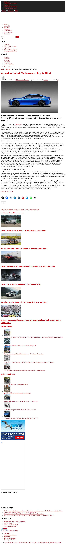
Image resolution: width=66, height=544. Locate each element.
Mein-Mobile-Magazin (22, 80)
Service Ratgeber (8, 32)
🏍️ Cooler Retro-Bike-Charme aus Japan (16, 384)
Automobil (7, 26)
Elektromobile (8, 30)
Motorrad (6, 27)
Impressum (7, 5)
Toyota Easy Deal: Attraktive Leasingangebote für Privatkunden (28, 266)
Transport (6, 29)
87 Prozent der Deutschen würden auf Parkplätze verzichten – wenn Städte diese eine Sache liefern (33, 337)
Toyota (7, 69)
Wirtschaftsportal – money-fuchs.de (15, 521)
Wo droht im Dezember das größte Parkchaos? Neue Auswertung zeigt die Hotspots (29, 362)
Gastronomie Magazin (10, 526)
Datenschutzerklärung (10, 3)
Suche (17, 36)
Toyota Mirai (18, 124)
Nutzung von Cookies (10, 8)
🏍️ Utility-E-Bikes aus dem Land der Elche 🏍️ (17, 393)
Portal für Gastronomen (11, 524)
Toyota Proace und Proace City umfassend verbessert (23, 230)
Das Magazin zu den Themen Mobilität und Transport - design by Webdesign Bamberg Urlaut (33, 542)
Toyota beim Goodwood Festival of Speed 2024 (20, 284)
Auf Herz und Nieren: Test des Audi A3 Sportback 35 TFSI (21, 418)
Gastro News (8, 523)
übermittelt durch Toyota (7, 191)
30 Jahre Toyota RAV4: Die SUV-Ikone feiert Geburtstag (24, 302)
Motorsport (7, 34)
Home (2, 69)
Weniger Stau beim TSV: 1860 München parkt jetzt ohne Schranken (24, 354)
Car (19, 210)
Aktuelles (6, 24)
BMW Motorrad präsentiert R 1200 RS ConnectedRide (20, 410)
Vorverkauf (35, 210)
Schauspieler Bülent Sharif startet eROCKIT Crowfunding (21, 401)
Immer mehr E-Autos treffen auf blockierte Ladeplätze (20, 345)
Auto (2, 210)
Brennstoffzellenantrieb (11, 210)
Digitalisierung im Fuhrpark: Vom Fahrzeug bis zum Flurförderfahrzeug (24, 370)
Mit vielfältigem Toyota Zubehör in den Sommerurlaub (24, 248)
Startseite (7, 2)
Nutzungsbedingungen (10, 6)
